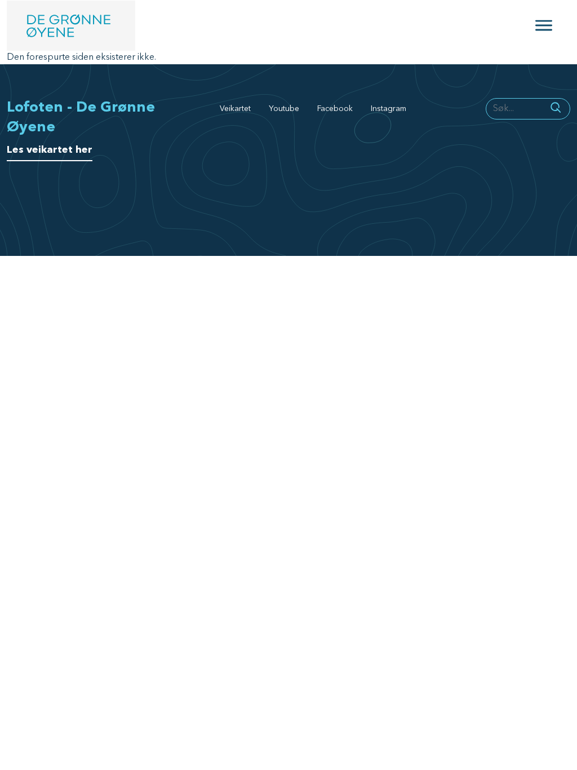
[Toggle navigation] (544, 25)
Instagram (388, 109)
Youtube (284, 109)
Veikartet (235, 109)
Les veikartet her (49, 150)
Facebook (335, 109)
